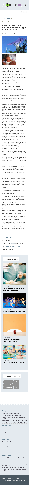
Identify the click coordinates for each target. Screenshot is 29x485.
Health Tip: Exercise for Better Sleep (14, 311)
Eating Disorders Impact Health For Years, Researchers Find (13, 467)
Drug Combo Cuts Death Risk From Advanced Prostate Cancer (13, 444)
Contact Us (4, 478)
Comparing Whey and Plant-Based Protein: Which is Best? (12, 430)
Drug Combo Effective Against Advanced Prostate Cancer (12, 446)
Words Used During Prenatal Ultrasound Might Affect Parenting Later (14, 420)
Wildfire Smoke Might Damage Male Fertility (10, 448)
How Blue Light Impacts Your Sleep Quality (9, 428)
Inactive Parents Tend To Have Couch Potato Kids (10, 413)
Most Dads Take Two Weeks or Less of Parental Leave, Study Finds (13, 422)
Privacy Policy (16, 478)
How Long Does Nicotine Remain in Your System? (10, 432)
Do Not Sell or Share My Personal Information (18, 480)
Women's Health (17, 246)
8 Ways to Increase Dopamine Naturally (9, 436)
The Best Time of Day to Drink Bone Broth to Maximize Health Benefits (14, 434)
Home (3, 18)
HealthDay (12, 243)
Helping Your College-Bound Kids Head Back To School (11, 415)
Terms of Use (10, 478)
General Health (11, 246)
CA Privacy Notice (5, 480)
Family (9, 18)
